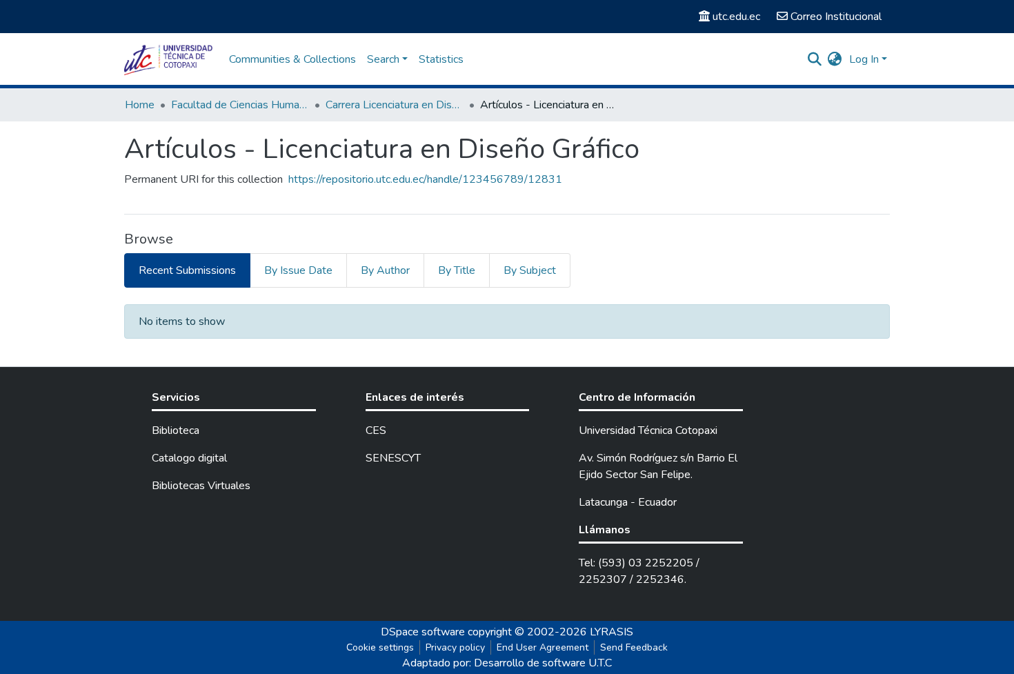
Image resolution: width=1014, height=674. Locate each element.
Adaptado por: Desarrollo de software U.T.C (507, 663)
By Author (385, 270)
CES (376, 430)
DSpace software (423, 632)
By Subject (530, 270)
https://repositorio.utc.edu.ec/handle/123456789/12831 (425, 179)
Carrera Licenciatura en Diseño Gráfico (395, 104)
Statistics (441, 59)
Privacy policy (455, 647)
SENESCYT (393, 458)
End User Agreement (542, 647)
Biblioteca (175, 430)
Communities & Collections (292, 59)
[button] (835, 59)
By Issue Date (298, 270)
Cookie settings (380, 647)
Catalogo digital (189, 458)
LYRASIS (611, 632)
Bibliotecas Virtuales (201, 485)
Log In (864, 59)
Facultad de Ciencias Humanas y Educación (240, 104)
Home (140, 104)
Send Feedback (634, 647)
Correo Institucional (836, 16)
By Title (456, 270)
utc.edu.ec (736, 16)
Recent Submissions (187, 270)
